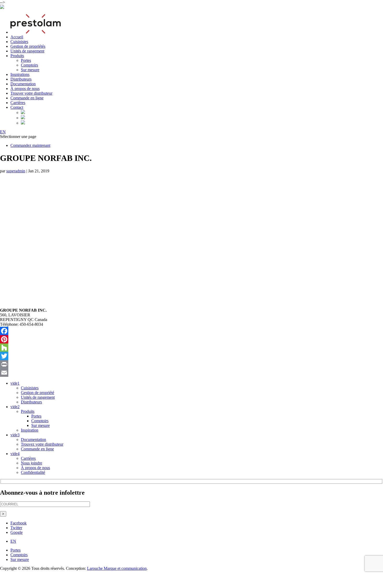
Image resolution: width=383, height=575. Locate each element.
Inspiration (29, 430)
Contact (16, 107)
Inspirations (19, 74)
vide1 (15, 383)
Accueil (16, 37)
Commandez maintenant (30, 145)
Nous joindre (31, 463)
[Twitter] (191, 356)
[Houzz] (191, 347)
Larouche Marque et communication (117, 568)
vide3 (15, 435)
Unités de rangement (27, 51)
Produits (17, 55)
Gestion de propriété (37, 392)
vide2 (15, 406)
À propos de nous (25, 88)
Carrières (17, 102)
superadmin (15, 171)
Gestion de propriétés (27, 46)
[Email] (191, 372)
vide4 (15, 453)
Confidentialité (33, 472)
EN (3, 132)
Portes (26, 60)
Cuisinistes (19, 41)
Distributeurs (21, 79)
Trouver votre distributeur (31, 93)
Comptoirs (29, 65)
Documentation (23, 84)
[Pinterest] (191, 339)
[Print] (191, 364)
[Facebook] (191, 331)
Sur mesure (30, 70)
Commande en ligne (27, 98)
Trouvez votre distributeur (42, 444)
